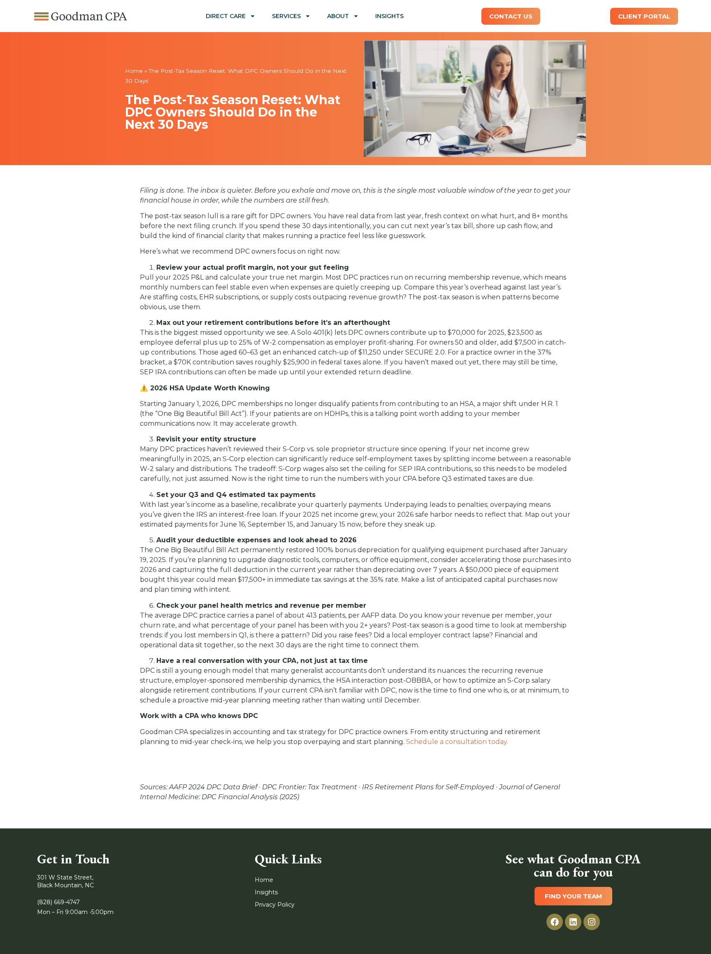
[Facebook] (554, 922)
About (338, 16)
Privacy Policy (275, 904)
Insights (389, 16)
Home (134, 71)
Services (286, 16)
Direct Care (226, 16)
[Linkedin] (573, 922)
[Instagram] (591, 922)
